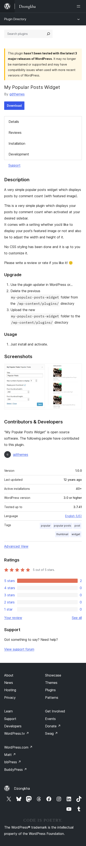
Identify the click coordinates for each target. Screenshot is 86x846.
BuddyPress (15, 769)
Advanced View (16, 546)
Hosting (10, 690)
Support (14, 165)
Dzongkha (22, 788)
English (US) (73, 516)
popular (46, 525)
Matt (10, 755)
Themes (51, 682)
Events (50, 719)
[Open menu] (79, 6)
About (8, 675)
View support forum (19, 649)
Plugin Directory (15, 19)
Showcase (53, 675)
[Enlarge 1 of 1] (76, 369)
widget (76, 534)
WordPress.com (18, 747)
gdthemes (17, 94)
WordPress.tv (16, 733)
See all (77, 618)
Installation (17, 143)
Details (14, 122)
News (8, 682)
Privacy (10, 697)
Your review (13, 618)
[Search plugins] (48, 34)
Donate (53, 726)
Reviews (15, 132)
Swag (51, 733)
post (77, 525)
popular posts (62, 525)
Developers (13, 726)
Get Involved (55, 711)
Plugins (50, 690)
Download (14, 105)
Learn (8, 711)
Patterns (51, 697)
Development (19, 154)
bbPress (12, 762)
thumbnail (62, 534)
